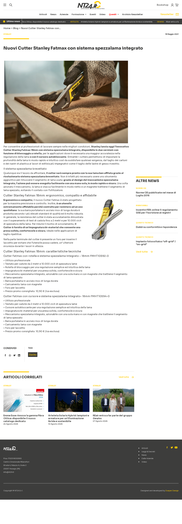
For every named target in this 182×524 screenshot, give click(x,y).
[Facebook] (168, 448)
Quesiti (112, 14)
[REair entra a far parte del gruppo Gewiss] (113, 400)
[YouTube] (176, 448)
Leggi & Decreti (148, 452)
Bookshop (162, 4)
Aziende (64, 14)
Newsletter (167, 14)
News (53, 14)
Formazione (78, 14)
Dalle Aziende (147, 458)
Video (102, 14)
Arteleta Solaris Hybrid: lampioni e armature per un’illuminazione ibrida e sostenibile (104, 22)
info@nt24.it (8, 472)
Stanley (33, 354)
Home (7, 28)
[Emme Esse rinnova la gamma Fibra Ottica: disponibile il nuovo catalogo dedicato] (24, 400)
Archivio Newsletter (132, 14)
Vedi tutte (142, 251)
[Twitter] (172, 448)
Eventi (93, 14)
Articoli (43, 14)
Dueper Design (172, 491)
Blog (15, 28)
